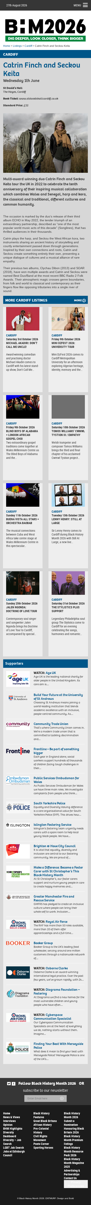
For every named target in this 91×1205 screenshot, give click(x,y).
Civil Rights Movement (40, 1138)
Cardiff (28, 45)
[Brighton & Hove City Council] (18, 851)
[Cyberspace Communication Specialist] (18, 1017)
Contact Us (70, 1178)
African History (42, 1125)
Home (6, 45)
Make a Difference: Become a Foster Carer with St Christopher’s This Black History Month (58, 871)
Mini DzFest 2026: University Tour (63, 345)
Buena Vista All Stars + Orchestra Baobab (22, 521)
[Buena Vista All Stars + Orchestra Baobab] (22, 494)
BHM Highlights (12, 1128)
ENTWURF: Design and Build (60, 1198)
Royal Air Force (56, 921)
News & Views (11, 1117)
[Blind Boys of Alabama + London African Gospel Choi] (22, 406)
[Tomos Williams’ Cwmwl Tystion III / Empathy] (68, 406)
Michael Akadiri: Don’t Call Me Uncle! (21, 345)
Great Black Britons (45, 1121)
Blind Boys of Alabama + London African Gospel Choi (22, 435)
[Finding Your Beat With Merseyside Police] (18, 1048)
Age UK (51, 673)
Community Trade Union (51, 724)
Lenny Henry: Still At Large (67, 521)
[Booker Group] (18, 943)
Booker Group (44, 943)
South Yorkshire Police (49, 803)
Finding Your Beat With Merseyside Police (58, 1046)
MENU (77, 5)
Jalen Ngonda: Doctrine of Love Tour (21, 609)
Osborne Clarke (57, 968)
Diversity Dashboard (9, 1134)
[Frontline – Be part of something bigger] (18, 751)
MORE (78, 300)
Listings (17, 45)
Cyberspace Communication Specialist (52, 1017)
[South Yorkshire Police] (18, 807)
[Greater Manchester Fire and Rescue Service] (18, 897)
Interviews (9, 1121)
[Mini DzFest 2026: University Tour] (68, 318)
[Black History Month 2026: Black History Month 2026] (45, 30)
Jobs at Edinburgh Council (14, 1153)
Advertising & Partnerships (72, 1172)
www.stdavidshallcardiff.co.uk (38, 99)
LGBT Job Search (13, 1148)
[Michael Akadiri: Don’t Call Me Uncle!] (22, 318)
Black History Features (41, 1115)
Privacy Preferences (76, 1184)
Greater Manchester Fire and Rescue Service (54, 898)
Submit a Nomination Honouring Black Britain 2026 (74, 1126)
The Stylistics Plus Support (66, 609)
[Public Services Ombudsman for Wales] (18, 780)
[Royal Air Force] (18, 924)
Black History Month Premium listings (73, 1140)
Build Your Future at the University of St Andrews (58, 697)
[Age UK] (18, 679)
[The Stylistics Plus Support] (68, 583)
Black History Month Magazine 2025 (74, 1163)
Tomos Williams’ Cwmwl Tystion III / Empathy (68, 433)
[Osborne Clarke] (18, 972)
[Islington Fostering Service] (18, 826)
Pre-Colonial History (41, 1130)
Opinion (7, 1125)
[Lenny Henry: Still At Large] (68, 494)
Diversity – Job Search (12, 1142)
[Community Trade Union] (18, 726)
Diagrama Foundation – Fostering (57, 991)
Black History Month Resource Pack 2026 (73, 1151)
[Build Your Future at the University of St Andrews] (18, 698)
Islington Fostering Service (52, 824)
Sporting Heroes (43, 1148)
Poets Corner (41, 1144)
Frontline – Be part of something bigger (56, 751)
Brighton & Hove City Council (55, 846)
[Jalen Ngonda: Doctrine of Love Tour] (22, 583)
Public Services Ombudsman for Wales (56, 780)
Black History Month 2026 (72, 1115)
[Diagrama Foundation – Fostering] (18, 993)
